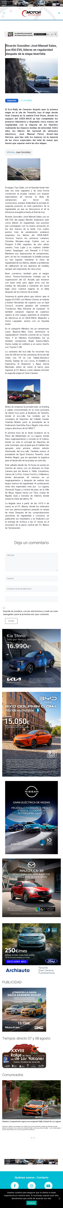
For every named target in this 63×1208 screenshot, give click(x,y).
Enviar (11, 621)
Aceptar (31, 1203)
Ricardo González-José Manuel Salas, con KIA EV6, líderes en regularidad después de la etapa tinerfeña (31, 50)
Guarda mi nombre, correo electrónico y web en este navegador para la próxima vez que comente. (30, 613)
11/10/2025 (26, 100)
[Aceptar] (59, 1198)
